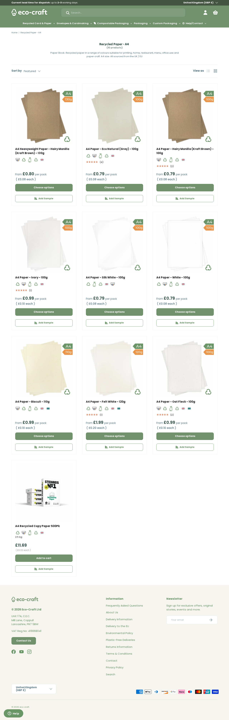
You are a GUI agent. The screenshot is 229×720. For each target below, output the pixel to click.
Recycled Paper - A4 (31, 32)
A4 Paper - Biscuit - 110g (32, 402)
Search (110, 674)
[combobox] (123, 12)
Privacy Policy (114, 667)
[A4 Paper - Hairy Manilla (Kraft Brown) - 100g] (185, 115)
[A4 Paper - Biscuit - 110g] (44, 368)
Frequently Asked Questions (124, 605)
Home (14, 32)
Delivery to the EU (117, 626)
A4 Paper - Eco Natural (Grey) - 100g (112, 149)
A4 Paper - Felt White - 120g (105, 402)
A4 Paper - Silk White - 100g (105, 277)
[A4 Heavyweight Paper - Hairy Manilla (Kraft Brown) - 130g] (44, 115)
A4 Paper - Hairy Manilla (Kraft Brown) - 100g (185, 151)
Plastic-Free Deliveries (120, 640)
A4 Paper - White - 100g (173, 277)
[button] (215, 12)
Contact (111, 660)
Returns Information (119, 647)
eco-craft (24, 707)
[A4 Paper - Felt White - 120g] (114, 368)
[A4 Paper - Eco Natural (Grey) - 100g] (114, 115)
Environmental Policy (119, 633)
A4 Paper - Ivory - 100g (31, 277)
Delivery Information (119, 619)
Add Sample (45, 198)
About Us (112, 612)
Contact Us (23, 640)
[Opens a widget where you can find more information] (13, 713)
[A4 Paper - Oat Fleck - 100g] (185, 368)
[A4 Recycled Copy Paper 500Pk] (44, 492)
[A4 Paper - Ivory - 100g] (44, 244)
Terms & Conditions (119, 653)
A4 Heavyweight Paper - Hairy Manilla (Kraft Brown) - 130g (42, 151)
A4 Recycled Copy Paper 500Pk (37, 526)
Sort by (16, 71)
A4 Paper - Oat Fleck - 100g (175, 402)
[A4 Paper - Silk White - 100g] (114, 244)
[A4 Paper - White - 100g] (185, 244)
